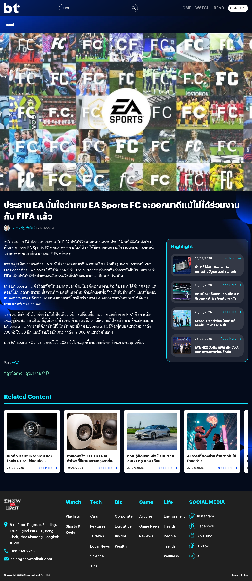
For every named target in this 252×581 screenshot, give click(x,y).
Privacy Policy (240, 575)
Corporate (124, 516)
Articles (146, 516)
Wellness (171, 555)
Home (185, 7)
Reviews (146, 536)
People (170, 536)
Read (219, 7)
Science (97, 555)
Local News (100, 546)
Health (169, 526)
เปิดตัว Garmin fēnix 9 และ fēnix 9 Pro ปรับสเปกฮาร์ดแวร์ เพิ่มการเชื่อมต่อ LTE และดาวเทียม (31, 463)
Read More (228, 258)
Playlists (73, 516)
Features (97, 526)
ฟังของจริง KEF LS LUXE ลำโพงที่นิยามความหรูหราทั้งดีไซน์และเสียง (89, 460)
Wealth (121, 546)
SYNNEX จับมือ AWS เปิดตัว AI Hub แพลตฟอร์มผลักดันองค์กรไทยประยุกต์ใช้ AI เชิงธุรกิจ (217, 354)
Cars (94, 516)
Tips (93, 565)
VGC (15, 362)
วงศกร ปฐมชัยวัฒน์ (24, 227)
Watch (202, 7)
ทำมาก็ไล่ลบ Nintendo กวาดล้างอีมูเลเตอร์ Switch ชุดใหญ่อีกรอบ (218, 271)
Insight (120, 536)
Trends (170, 546)
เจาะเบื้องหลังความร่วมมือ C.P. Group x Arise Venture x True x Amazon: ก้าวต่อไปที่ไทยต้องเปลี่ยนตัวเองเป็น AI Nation (218, 300)
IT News (97, 536)
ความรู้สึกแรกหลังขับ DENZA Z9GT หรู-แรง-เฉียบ (150, 458)
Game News (149, 526)
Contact (238, 8)
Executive (123, 526)
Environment (174, 516)
